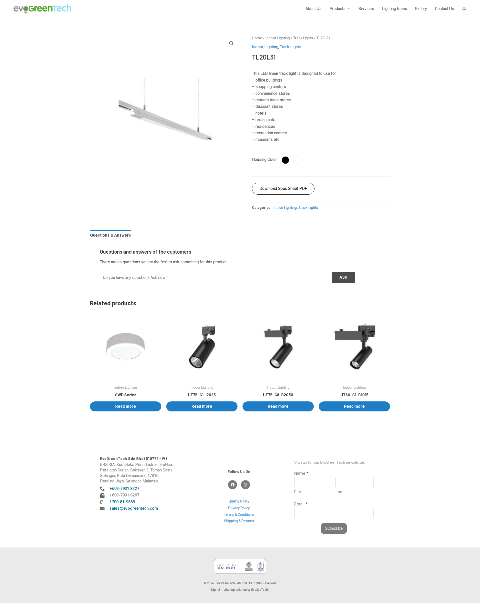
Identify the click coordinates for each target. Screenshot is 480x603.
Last (340, 491)
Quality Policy (239, 501)
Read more (125, 406)
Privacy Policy (239, 508)
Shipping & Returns (239, 521)
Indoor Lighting (278, 38)
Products (338, 8)
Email (301, 503)
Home (257, 38)
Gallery (421, 8)
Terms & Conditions (239, 514)
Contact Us (444, 8)
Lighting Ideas (394, 8)
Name (301, 473)
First (298, 491)
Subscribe (334, 528)
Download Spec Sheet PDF (283, 188)
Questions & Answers (110, 235)
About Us (314, 8)
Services (366, 8)
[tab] (110, 235)
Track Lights (303, 38)
